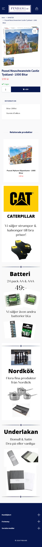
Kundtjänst (6, 526)
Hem (3, 29)
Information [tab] (10, 112)
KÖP (26, 101)
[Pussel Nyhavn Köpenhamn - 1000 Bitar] (21, 166)
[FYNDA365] (21, 14)
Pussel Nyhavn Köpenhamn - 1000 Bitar (21, 183)
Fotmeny (5, 533)
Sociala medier (8, 539)
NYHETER (11, 29)
